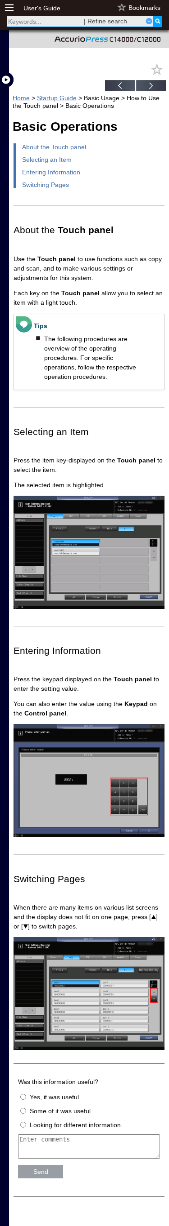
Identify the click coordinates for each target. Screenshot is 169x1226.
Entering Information (51, 172)
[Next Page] (151, 86)
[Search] (157, 21)
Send (40, 1171)
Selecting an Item (47, 159)
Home (21, 98)
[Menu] (14, 8)
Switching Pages (45, 184)
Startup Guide (57, 98)
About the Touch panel (54, 147)
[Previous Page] (120, 86)
